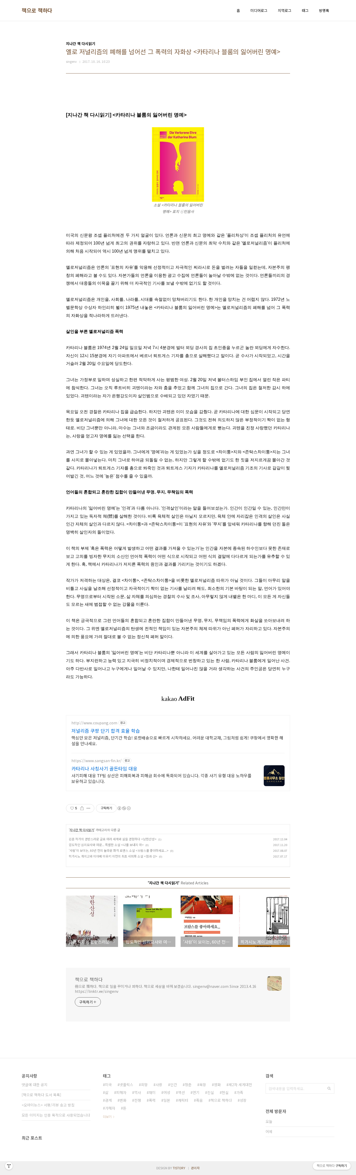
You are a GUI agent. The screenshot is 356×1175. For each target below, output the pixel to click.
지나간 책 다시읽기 (82, 830)
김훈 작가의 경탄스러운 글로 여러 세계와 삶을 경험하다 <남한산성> (113, 839)
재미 (152, 1092)
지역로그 (284, 10)
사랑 (159, 1084)
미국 (108, 1084)
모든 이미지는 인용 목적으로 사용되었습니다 (56, 1115)
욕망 (202, 1084)
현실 (225, 1092)
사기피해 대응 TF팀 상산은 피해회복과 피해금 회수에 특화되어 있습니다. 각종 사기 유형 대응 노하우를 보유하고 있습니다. (161, 778)
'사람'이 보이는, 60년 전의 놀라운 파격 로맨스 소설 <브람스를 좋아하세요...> (119, 850)
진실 (210, 1092)
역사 (137, 1092)
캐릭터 (183, 1100)
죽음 (199, 1100)
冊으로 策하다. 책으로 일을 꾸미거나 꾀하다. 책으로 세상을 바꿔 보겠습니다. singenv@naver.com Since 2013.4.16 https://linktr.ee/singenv (165, 989)
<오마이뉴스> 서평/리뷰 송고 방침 (48, 1104)
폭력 (152, 1100)
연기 (196, 1092)
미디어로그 (258, 10)
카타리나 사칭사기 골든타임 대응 (104, 768)
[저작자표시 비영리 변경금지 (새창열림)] (124, 808)
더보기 (107, 1116)
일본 (166, 1100)
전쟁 (137, 1100)
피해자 (121, 1092)
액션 (181, 1092)
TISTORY (179, 1168)
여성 (166, 1092)
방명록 (324, 10)
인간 (173, 1084)
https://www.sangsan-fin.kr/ (96, 760)
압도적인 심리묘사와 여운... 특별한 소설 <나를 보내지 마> (106, 844)
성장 (243, 1100)
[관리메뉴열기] (9, 1166)
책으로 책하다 (37, 10)
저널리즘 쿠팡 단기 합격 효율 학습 (105, 730)
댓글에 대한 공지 (34, 1084)
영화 (217, 1084)
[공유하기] (82, 808)
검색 (329, 1088)
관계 (108, 1100)
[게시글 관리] (88, 808)
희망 (144, 1084)
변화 (123, 1100)
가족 (239, 1092)
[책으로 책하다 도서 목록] (41, 1094)
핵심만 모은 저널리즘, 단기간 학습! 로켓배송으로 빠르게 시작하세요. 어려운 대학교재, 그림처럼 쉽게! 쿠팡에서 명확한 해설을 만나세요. (177, 740)
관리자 (195, 1168)
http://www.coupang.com (94, 723)
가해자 (110, 1108)
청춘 (188, 1084)
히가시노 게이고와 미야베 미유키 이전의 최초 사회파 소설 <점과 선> (113, 856)
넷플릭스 (126, 1084)
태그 (305, 10)
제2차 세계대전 (240, 1084)
